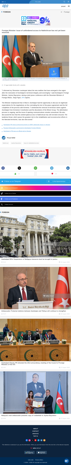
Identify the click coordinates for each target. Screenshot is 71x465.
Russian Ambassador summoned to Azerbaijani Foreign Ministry (22, 128)
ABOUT (35, 428)
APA (23, 98)
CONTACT (35, 431)
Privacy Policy (39, 459)
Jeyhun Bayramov (16, 143)
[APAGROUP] (35, 448)
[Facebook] (27, 440)
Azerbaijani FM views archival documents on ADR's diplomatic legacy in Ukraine (27, 124)
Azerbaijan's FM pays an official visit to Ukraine (17, 131)
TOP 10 (35, 436)
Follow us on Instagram (11, 188)
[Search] (64, 2)
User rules (30, 459)
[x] (32, 440)
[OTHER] (68, 6)
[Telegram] (38, 440)
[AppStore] (41, 452)
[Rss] (44, 440)
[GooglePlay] (29, 452)
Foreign (67, 12)
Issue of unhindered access (31, 143)
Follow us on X (9, 204)
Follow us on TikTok (10, 193)
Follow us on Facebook (11, 199)
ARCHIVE (35, 433)
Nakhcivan (5, 143)
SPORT (63, 6)
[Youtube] (35, 440)
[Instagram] (29, 440)
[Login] (68, 2)
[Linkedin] (41, 440)
